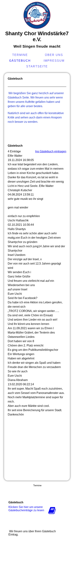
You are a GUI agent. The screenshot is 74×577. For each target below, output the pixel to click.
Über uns (54, 54)
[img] (37, 15)
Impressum (54, 60)
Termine (20, 54)
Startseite (37, 66)
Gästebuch (20, 60)
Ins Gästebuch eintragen (50, 151)
